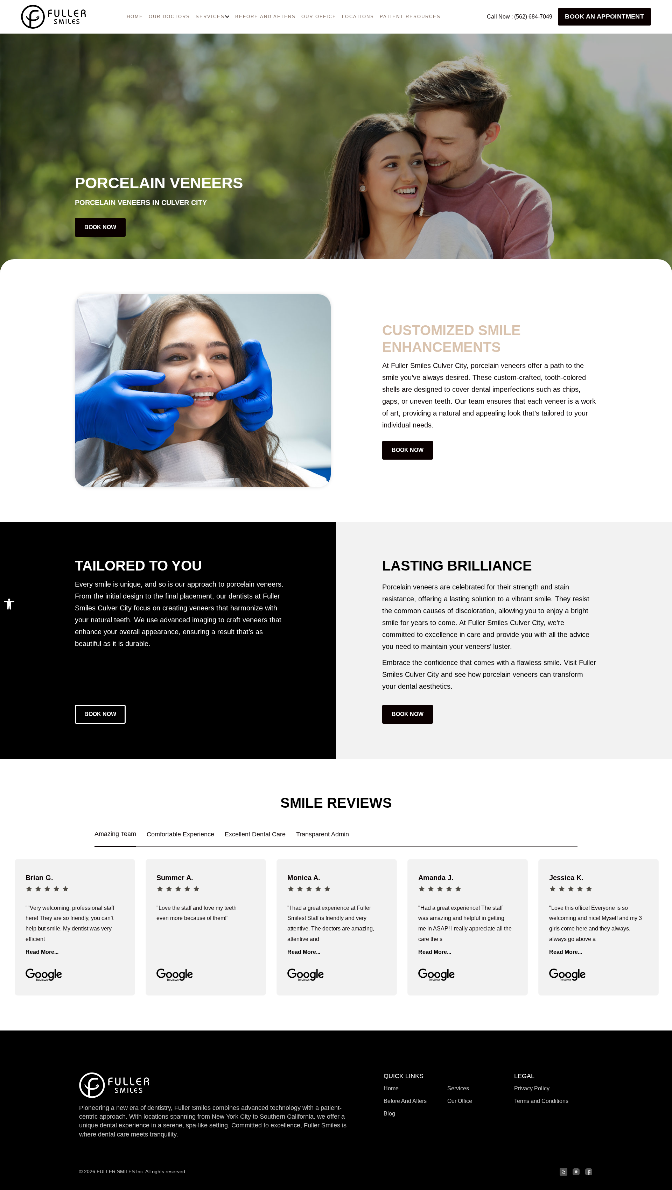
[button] (9, 604)
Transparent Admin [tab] (322, 834)
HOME (135, 16)
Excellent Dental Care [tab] (255, 834)
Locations (358, 16)
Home (391, 1088)
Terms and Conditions (541, 1101)
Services (458, 1088)
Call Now (519, 17)
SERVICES (210, 16)
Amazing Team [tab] (115, 833)
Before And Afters (265, 16)
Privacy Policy (532, 1088)
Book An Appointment (604, 16)
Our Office (318, 16)
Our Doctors (169, 16)
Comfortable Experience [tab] (180, 834)
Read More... (42, 952)
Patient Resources (410, 16)
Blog (389, 1114)
